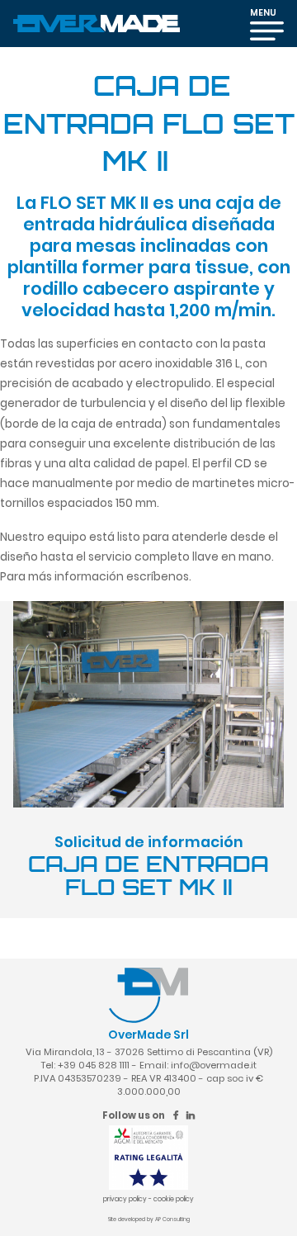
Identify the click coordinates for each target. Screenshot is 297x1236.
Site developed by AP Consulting (149, 1219)
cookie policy (173, 1199)
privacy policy (125, 1199)
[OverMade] (96, 23)
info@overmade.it (214, 1065)
